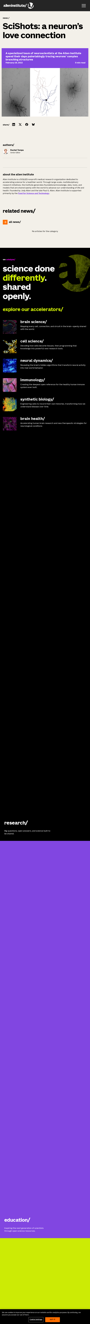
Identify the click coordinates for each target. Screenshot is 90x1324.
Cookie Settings (36, 1319)
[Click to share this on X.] (20, 124)
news (5, 18)
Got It (52, 1319)
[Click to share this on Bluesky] (33, 124)
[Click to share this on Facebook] (26, 124)
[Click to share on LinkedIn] (13, 124)
